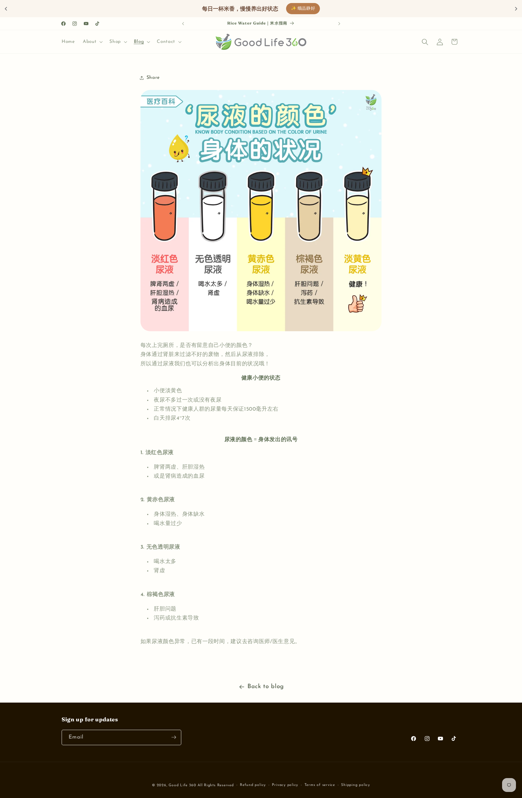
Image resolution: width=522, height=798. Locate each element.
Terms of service (319, 785)
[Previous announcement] (183, 23)
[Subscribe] (173, 737)
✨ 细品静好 (303, 8)
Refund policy (253, 785)
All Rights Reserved (216, 785)
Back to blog (265, 687)
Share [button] (153, 77)
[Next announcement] (339, 23)
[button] (92, 42)
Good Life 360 (183, 785)
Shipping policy (355, 785)
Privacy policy (285, 785)
